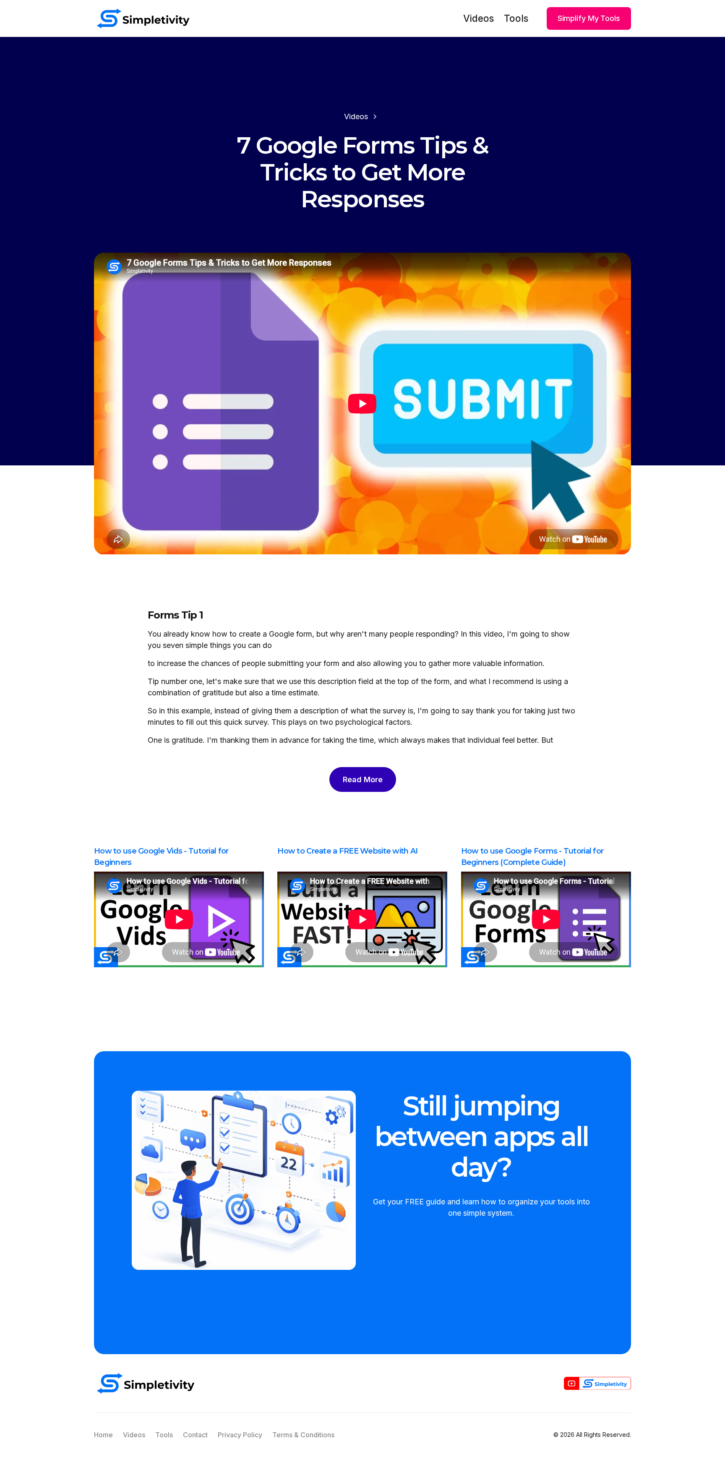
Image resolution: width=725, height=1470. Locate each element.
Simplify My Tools (589, 18)
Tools (516, 18)
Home (103, 1435)
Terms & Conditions (303, 1435)
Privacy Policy (240, 1435)
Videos (478, 18)
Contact (195, 1435)
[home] (143, 18)
